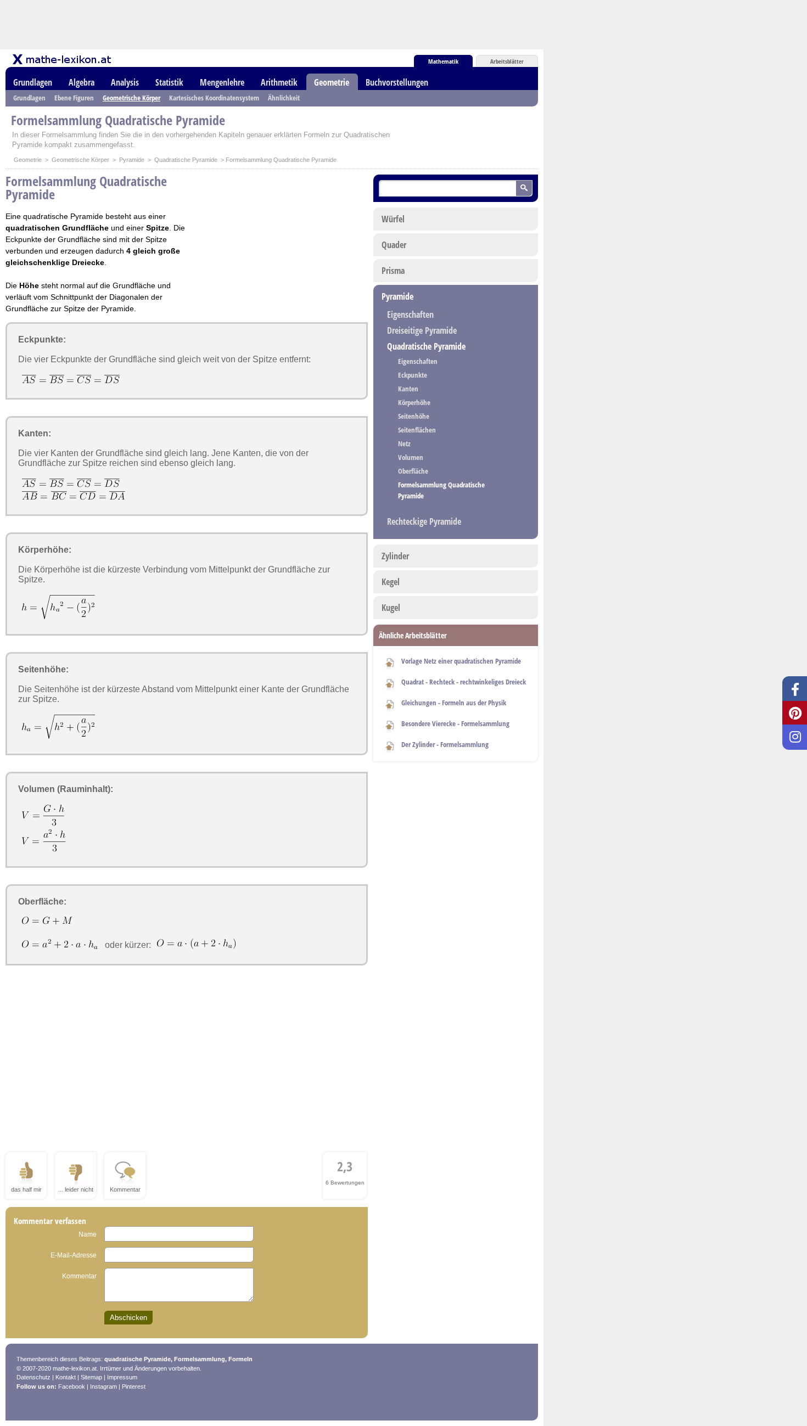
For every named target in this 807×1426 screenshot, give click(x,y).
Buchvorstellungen (397, 82)
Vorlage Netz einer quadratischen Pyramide (461, 661)
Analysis (125, 82)
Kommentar (79, 1276)
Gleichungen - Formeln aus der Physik (453, 703)
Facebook (71, 1386)
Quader (394, 245)
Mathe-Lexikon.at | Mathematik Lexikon (62, 59)
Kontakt (65, 1377)
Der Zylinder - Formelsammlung (445, 744)
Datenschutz (33, 1377)
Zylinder (395, 556)
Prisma (393, 271)
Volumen (410, 457)
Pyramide (131, 159)
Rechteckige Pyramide (424, 521)
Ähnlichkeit (284, 98)
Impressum (122, 1377)
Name (88, 1234)
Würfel (393, 219)
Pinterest (133, 1386)
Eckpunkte (412, 375)
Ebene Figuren (74, 98)
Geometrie (331, 82)
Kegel (391, 582)
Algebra (81, 82)
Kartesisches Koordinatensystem (214, 98)
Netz (404, 443)
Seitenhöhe (413, 416)
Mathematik (443, 61)
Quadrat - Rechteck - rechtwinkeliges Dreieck (463, 682)
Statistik (169, 82)
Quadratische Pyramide (185, 159)
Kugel (391, 608)
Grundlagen (32, 82)
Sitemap (91, 1377)
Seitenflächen (417, 430)
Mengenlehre (222, 82)
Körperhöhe (414, 402)
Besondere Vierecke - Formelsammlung (455, 723)
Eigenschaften (410, 314)
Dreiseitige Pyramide (422, 330)
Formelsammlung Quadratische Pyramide (441, 490)
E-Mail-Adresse (74, 1255)
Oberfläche (413, 471)
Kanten (408, 389)
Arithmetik (279, 82)
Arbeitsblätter (507, 61)
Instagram (103, 1386)
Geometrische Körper (131, 98)
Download (390, 662)
